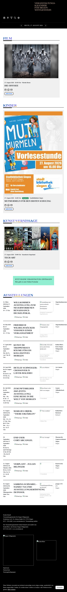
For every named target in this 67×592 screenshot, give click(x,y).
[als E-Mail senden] (11, 90)
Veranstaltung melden (32, 521)
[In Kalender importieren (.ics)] (5, 90)
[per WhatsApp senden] (8, 90)
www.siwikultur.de (18, 529)
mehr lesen (9, 93)
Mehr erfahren (11, 589)
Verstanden (60, 587)
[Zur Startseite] (17, 7)
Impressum (6, 568)
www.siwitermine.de (19, 521)
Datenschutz (6, 570)
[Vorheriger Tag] (21, 25)
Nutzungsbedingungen (9, 572)
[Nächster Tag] (45, 25)
